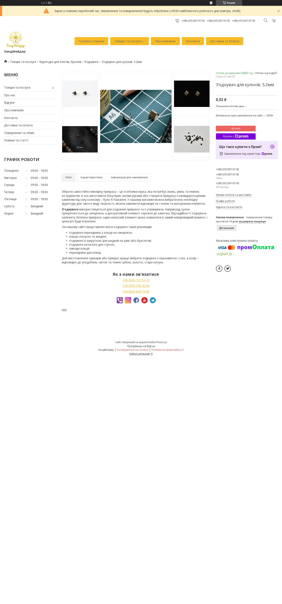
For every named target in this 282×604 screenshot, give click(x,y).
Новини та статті (16, 140)
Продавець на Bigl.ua (141, 346)
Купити (235, 128)
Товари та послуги (128, 41)
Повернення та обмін (19, 133)
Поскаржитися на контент (132, 350)
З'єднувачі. (91, 62)
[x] (227, 268)
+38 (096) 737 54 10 (135, 280)
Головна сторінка (91, 41)
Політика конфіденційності (167, 350)
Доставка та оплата (224, 41)
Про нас (9, 95)
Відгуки (9, 102)
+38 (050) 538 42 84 (135, 286)
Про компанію (165, 41)
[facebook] (219, 268)
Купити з (228, 136)
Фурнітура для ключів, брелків (60, 62)
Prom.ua (161, 342)
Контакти (193, 41)
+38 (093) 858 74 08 (135, 291)
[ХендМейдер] (15, 39)
